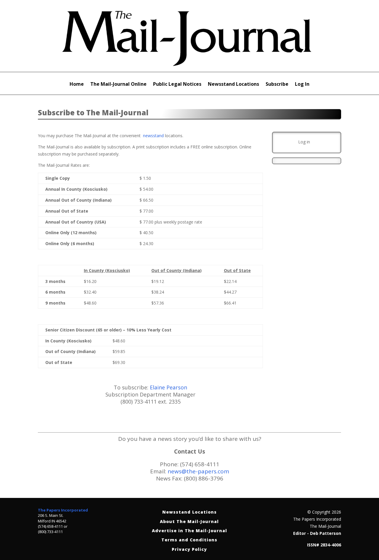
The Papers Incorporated (63, 510)
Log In (302, 84)
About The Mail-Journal (189, 521)
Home (77, 84)
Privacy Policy (189, 549)
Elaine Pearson (168, 387)
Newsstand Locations (233, 84)
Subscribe (277, 84)
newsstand (153, 135)
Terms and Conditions (189, 540)
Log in (304, 142)
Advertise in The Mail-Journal (189, 530)
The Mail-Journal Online (118, 84)
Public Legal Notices (177, 84)
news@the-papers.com (198, 471)
